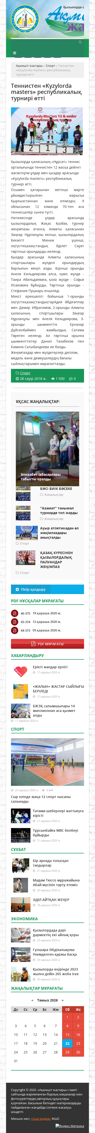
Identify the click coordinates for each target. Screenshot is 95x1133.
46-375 (25, 613)
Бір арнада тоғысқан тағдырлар (50, 863)
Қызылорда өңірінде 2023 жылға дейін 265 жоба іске (56, 971)
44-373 (25, 630)
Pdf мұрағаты (51, 644)
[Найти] (80, 41)
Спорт (25, 373)
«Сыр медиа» (41, 1118)
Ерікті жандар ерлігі (50, 667)
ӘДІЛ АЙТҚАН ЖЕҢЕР (51, 899)
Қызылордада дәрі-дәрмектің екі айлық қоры (56, 932)
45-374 (25, 622)
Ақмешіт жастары (47, 21)
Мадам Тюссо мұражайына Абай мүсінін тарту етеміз (56, 882)
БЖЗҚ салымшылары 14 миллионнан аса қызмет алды (54, 711)
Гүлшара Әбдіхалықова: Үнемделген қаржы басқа (55, 952)
